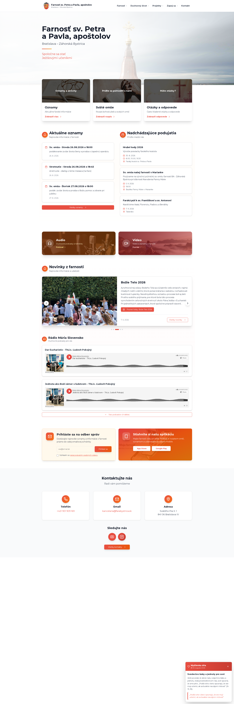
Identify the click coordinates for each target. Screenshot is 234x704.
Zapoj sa (171, 6)
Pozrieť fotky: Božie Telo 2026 (139, 309)
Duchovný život (139, 6)
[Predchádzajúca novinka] (46, 303)
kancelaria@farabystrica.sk (117, 511)
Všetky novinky (175, 320)
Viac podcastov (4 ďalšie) (119, 415)
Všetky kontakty (115, 547)
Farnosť (121, 6)
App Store (141, 448)
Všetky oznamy (76, 207)
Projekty (156, 6)
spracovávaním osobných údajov (84, 455)
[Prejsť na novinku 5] (122, 329)
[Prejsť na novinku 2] (113, 329)
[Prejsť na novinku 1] (111, 329)
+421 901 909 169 (66, 511)
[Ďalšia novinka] (187, 303)
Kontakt (185, 6)
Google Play (161, 448)
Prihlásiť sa (103, 449)
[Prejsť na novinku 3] (117, 329)
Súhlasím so (79, 455)
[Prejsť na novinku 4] (120, 329)
